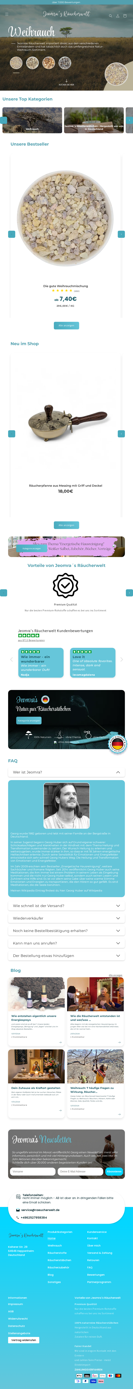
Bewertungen (96, 1275)
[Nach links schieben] (3, 120)
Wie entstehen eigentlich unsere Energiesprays (33, 1018)
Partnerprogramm (99, 1282)
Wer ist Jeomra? (27, 772)
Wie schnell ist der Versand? (38, 906)
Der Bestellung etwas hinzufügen (43, 956)
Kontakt (92, 1238)
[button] (6, 14)
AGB (11, 1311)
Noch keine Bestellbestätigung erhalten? (50, 931)
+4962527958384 (34, 1218)
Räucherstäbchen (59, 1260)
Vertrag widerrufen (23, 1340)
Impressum (15, 1304)
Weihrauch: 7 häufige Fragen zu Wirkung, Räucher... (92, 1089)
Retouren (93, 1260)
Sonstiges (54, 1282)
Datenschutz (16, 1326)
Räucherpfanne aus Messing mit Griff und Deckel (65, 485)
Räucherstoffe (57, 1253)
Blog (51, 1275)
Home (51, 1238)
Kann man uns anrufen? (35, 943)
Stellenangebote (19, 1333)
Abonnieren (114, 1171)
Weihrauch (32, 129)
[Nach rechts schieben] (129, 120)
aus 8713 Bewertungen (31, 640)
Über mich (94, 1245)
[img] (68, 635)
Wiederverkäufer (28, 918)
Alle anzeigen (66, 325)
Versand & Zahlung (99, 1253)
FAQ (89, 1267)
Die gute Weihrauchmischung (65, 286)
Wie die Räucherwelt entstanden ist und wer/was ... (95, 1018)
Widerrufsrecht (18, 1319)
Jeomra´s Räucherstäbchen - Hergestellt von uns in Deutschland (94, 128)
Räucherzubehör (58, 1267)
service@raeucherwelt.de (40, 1210)
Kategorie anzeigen (32, 548)
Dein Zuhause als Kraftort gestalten (35, 1088)
